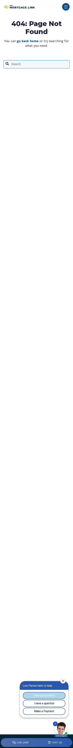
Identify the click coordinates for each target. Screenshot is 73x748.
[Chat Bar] (36, 742)
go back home (28, 41)
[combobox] (36, 64)
